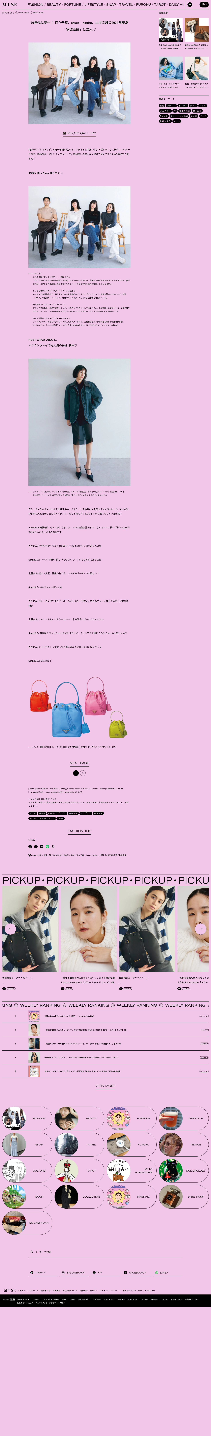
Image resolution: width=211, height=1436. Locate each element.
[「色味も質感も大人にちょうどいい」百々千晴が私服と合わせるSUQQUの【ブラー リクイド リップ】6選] (89, 929)
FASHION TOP (79, 831)
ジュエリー (165, 110)
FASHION (35, 4)
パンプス (98, 813)
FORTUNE (72, 4)
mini (72, 1299)
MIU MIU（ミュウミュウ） (42, 818)
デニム (33, 813)
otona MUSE (132, 1299)
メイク (177, 121)
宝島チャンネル (23, 1299)
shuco (60, 818)
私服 (162, 105)
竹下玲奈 (197, 110)
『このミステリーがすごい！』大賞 (49, 1303)
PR (175, 110)
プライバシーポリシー (109, 1290)
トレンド (183, 105)
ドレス (203, 116)
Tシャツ (164, 116)
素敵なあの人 (83, 1299)
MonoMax (154, 1299)
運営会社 (84, 1290)
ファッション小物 (179, 116)
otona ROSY (108, 1299)
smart (164, 1299)
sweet (64, 1299)
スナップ (171, 105)
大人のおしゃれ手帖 (50, 1299)
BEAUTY (54, 4)
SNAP (111, 4)
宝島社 (126, 1290)
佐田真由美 (184, 110)
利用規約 (56, 1290)
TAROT (160, 4)
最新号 (93, 1290)
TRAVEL (126, 4)
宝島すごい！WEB (24, 1303)
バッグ (42, 813)
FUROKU (143, 4)
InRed (36, 1299)
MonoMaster (176, 1299)
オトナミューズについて (28, 1290)
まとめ (194, 116)
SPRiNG (121, 1299)
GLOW (144, 1299)
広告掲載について (70, 1290)
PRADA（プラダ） (57, 813)
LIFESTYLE (93, 4)
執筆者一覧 (45, 1290)
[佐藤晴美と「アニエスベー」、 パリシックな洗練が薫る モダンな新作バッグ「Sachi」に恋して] (30, 929)
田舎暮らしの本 (191, 1299)
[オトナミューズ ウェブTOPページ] (10, 1290)
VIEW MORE (105, 1086)
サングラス (85, 813)
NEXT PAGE (79, 763)
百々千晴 (73, 813)
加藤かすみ (165, 121)
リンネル (96, 1299)
